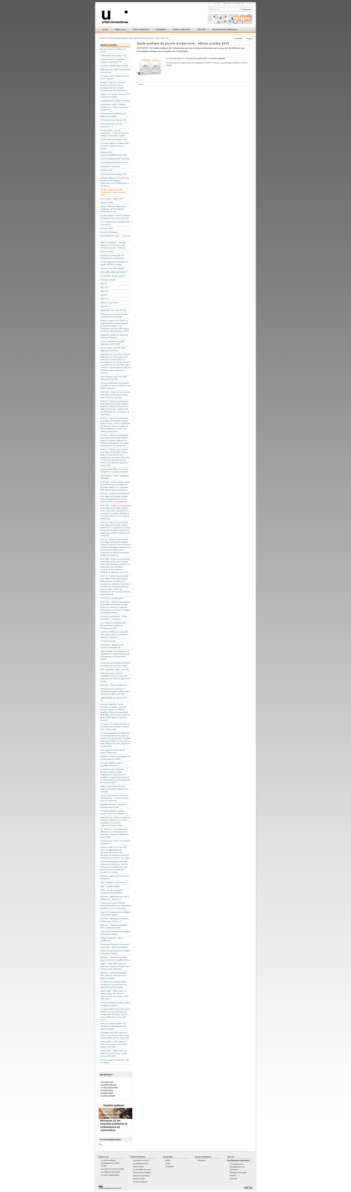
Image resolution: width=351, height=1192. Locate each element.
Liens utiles (217, 3)
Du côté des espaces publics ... (111, 1139)
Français (249, 38)
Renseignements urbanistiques (225, 29)
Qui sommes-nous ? (107, 1082)
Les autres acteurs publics (109, 1087)
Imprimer (141, 84)
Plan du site (227, 3)
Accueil (105, 29)
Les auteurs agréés (106, 1093)
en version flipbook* (217, 58)
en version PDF (200, 58)
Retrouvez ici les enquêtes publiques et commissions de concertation (113, 1125)
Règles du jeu (120, 29)
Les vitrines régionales (107, 1095)
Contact (249, 3)
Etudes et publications (182, 29)
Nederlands (238, 38)
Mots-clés (202, 29)
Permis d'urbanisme (141, 29)
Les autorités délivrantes (108, 1084)
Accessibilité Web (238, 3)
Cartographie (161, 29)
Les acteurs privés (106, 1090)
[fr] (143, 13)
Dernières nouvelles (121, 38)
